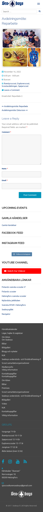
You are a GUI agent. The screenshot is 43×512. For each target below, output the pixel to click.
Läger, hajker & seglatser (12, 333)
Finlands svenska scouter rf (13, 287)
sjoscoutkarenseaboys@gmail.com (17, 485)
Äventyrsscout (10, 83)
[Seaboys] (12, 3)
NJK (3, 355)
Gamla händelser (9, 225)
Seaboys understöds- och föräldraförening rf (21, 359)
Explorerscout (23, 83)
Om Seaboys (7, 340)
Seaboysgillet (7, 309)
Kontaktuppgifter (9, 374)
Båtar (4, 344)
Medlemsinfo (7, 367)
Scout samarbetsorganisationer (15, 363)
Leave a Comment (12, 90)
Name (5, 169)
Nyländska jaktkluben (11, 300)
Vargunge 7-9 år (9, 432)
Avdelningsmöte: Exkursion (14, 110)
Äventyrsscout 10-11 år (12, 435)
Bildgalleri (6, 347)
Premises (6, 388)
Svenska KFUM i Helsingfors (14, 305)
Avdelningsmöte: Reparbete (16, 106)
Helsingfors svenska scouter (14, 296)
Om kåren (6, 337)
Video (4, 404)
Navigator (6, 314)
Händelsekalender (9, 329)
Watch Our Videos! (16, 271)
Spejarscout (23, 86)
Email (5, 180)
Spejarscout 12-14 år (11, 439)
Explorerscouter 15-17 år (12, 443)
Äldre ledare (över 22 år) (12, 451)
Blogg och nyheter (9, 351)
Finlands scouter (9, 292)
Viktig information (10, 370)
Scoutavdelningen (9, 86)
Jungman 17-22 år (10, 447)
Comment (6, 132)
